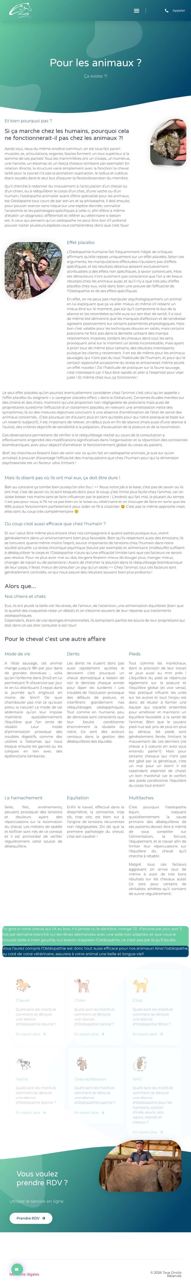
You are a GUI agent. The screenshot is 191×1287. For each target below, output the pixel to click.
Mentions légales (24, 1274)
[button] (136, 10)
